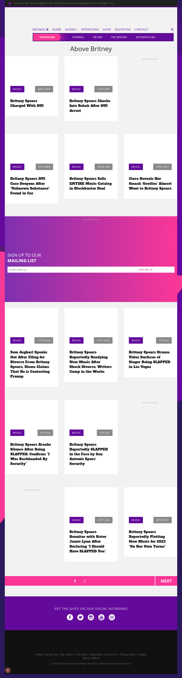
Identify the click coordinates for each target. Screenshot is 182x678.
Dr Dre (97, 37)
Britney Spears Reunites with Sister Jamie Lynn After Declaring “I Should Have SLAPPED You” (87, 541)
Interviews (90, 29)
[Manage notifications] (8, 670)
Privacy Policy (128, 654)
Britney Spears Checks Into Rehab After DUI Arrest (89, 106)
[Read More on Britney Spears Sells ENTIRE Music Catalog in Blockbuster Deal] (91, 150)
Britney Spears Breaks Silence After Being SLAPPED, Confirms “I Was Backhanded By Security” (30, 454)
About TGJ (51, 654)
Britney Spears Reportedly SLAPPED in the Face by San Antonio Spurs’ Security (88, 454)
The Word (81, 654)
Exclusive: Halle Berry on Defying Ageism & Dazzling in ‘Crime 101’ (64, 3)
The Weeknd (119, 37)
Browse (39, 29)
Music (17, 89)
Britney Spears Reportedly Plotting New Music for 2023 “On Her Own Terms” (147, 539)
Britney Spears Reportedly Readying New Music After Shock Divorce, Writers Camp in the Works (90, 362)
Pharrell (78, 37)
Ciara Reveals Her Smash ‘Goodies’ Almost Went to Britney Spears (150, 183)
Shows (70, 29)
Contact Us (110, 654)
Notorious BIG (145, 37)
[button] (171, 29)
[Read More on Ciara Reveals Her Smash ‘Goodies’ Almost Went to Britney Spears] (150, 150)
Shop (107, 29)
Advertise (123, 29)
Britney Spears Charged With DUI (27, 103)
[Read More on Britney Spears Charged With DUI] (32, 72)
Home (56, 29)
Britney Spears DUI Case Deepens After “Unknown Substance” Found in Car (30, 185)
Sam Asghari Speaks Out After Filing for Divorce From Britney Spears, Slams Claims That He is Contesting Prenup (30, 364)
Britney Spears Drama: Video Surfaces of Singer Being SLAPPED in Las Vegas (149, 359)
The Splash (66, 654)
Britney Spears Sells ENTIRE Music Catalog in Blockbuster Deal (90, 183)
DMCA (95, 658)
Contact (141, 29)
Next (166, 581)
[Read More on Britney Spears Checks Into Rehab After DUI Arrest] (91, 72)
